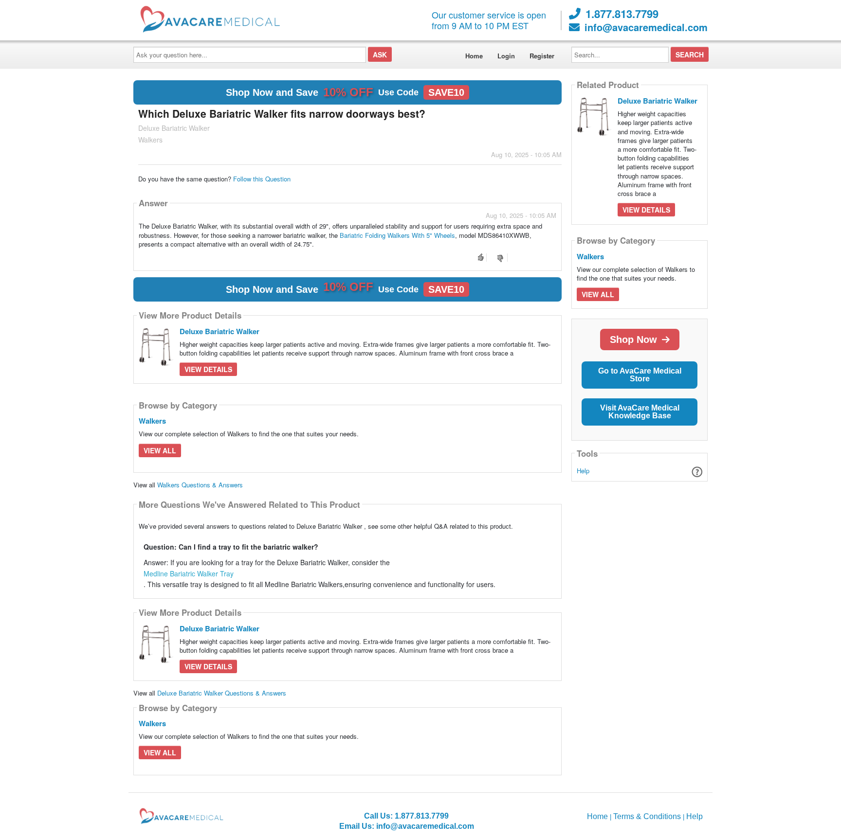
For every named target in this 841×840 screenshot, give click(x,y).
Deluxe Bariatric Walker (219, 331)
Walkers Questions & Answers (200, 484)
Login (506, 55)
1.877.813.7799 (621, 13)
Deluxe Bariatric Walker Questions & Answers (221, 692)
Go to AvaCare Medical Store (639, 375)
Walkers (152, 420)
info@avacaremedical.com (646, 27)
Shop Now (633, 339)
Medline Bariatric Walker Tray (189, 573)
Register (542, 55)
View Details (208, 369)
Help (583, 470)
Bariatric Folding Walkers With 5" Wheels (397, 235)
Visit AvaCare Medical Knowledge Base (639, 412)
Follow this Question (262, 178)
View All (160, 450)
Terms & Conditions (647, 816)
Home (474, 55)
